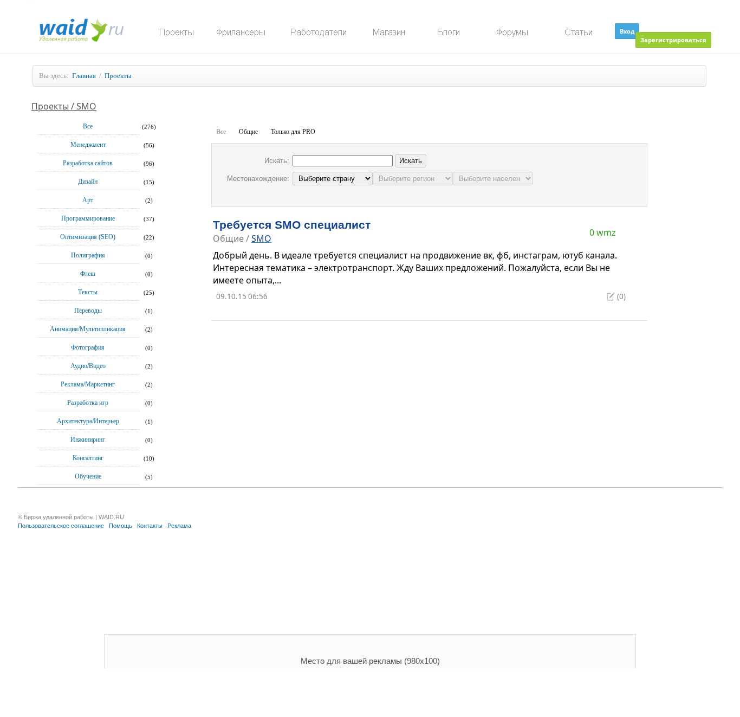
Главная (84, 76)
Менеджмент (88, 144)
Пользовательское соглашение (61, 525)
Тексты (88, 292)
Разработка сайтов (88, 163)
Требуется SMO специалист (292, 224)
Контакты (150, 525)
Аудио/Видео (88, 366)
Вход (627, 31)
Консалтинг (88, 458)
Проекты (118, 76)
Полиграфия (88, 255)
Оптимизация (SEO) (87, 237)
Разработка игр (87, 402)
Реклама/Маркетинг (88, 384)
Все (88, 126)
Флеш (87, 273)
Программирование (88, 218)
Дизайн (88, 181)
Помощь (120, 525)
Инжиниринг (87, 439)
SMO (261, 238)
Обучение (88, 476)
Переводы (88, 310)
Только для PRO (293, 131)
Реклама (179, 525)
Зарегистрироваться (673, 40)
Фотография (88, 347)
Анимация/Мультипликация (88, 329)
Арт (87, 200)
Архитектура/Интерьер (88, 421)
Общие (248, 131)
